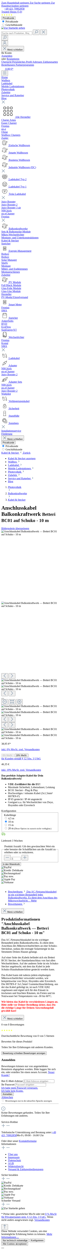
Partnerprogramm (25, 64)
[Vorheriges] (4, 676)
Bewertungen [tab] (15, 904)
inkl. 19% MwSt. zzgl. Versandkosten (21, 769)
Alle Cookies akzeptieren (15, 1244)
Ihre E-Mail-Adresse (12, 1081)
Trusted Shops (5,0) (11, 11)
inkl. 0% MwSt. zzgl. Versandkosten (20, 749)
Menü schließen (15, 49)
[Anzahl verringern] (7, 857)
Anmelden (6, 55)
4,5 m (11, 818)
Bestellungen (8, 64)
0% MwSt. (8, 755)
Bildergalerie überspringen (15, 528)
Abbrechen (7, 1097)
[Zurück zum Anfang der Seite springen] (4, 1227)
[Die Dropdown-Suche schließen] (43, 32)
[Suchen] (36, 32)
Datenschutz (14, 1160)
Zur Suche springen (40, 2)
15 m (11, 825)
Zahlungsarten (50, 61)
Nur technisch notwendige (15, 1240)
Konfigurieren (37, 1240)
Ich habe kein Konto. (12, 1090)
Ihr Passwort (8, 1084)
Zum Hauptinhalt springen (15, 2)
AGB (11, 1163)
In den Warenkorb (11, 864)
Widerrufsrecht (16, 1166)
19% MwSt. (21, 755)
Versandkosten (42, 1220)
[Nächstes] (12, 676)
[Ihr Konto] (4, 43)
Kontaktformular (27, 1141)
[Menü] (4, 73)
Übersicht (6, 61)
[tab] (32, 896)
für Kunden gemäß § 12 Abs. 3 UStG (21, 758)
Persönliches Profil (22, 61)
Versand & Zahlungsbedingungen (25, 1169)
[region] (30, 635)
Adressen (37, 61)
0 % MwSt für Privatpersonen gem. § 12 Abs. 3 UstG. (28, 1215)
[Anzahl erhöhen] (25, 857)
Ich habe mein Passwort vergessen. (19, 1087)
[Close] (2, 698)
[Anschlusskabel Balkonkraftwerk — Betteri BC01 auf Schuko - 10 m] (30, 533)
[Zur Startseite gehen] (13, 27)
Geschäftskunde (13, 24)
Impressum (14, 1157)
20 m (29, 828)
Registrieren (13, 58)
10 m (11, 821)
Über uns (13, 1154)
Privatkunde (8, 18)
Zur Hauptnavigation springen (28, 4)
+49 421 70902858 (14, 8)
